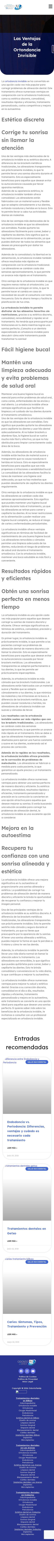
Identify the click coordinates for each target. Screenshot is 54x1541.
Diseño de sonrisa (27, 1420)
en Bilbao (27, 1400)
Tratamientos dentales (27, 1398)
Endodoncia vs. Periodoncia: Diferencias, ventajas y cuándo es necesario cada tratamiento (26, 1131)
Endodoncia (27, 1413)
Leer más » (12, 1148)
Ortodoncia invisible (28, 1405)
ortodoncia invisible (16, 81)
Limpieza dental (27, 1423)
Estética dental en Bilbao (27, 1418)
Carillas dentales (27, 1432)
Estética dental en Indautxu (27, 1512)
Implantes (27, 1437)
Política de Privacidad (28, 1379)
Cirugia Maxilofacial (28, 1410)
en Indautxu (27, 1495)
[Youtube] (33, 1371)
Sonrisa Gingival (27, 1425)
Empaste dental (28, 1427)
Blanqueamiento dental (27, 1430)
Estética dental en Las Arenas (27, 1465)
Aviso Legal (27, 1381)
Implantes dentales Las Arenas (27, 1482)
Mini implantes (27, 1440)
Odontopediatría (27, 1403)
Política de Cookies (28, 1376)
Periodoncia (27, 1415)
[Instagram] (27, 1371)
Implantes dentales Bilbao (28, 1435)
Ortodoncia (27, 1408)
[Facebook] (21, 1371)
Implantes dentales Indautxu (27, 1529)
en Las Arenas (27, 1448)
